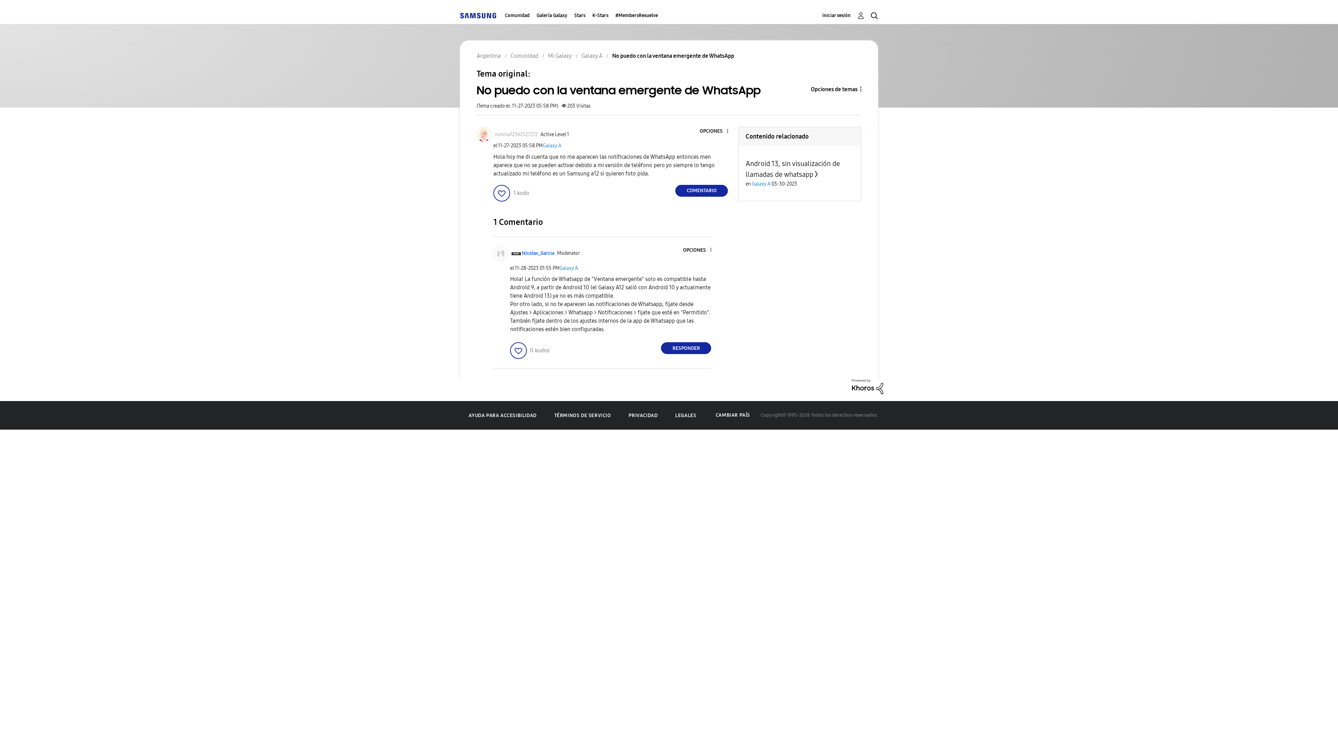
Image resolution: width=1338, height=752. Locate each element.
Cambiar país (733, 415)
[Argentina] (478, 15)
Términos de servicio (582, 415)
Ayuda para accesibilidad (502, 415)
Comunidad (517, 15)
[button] (716, 131)
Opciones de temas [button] (834, 89)
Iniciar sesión (836, 15)
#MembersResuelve (636, 15)
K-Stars (600, 15)
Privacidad (643, 415)
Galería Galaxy (552, 15)
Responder (686, 348)
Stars (579, 15)
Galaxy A (552, 146)
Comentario (702, 191)
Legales (685, 415)
